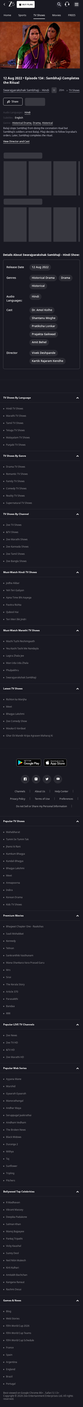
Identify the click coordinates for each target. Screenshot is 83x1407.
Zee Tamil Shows (15, 563)
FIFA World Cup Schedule (20, 1349)
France (10, 1356)
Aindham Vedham (16, 1131)
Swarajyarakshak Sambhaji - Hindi (26, 89)
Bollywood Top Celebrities (18, 1200)
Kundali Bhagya (14, 870)
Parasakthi (12, 1008)
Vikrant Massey (14, 1219)
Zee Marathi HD (15, 1066)
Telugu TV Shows (15, 439)
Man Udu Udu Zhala (17, 672)
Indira (9, 899)
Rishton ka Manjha (16, 708)
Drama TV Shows (15, 476)
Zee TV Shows (14, 534)
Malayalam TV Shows (18, 446)
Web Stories (13, 1328)
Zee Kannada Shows (17, 556)
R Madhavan (13, 1211)
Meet (9, 716)
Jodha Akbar (13, 592)
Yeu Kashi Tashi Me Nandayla (22, 657)
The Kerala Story (15, 993)
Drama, (37, 128)
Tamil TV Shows (14, 432)
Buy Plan (27, 4)
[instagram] (34, 788)
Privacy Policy (16, 808)
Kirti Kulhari (12, 1277)
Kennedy (11, 950)
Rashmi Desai (13, 1298)
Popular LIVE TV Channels (18, 1033)
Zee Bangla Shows (16, 570)
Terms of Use (40, 808)
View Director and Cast (16, 146)
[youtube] (56, 788)
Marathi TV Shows (16, 425)
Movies (56, 15)
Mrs (8, 979)
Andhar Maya (13, 1117)
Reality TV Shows (15, 505)
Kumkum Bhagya (15, 863)
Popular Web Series (15, 1077)
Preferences (65, 808)
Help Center (60, 800)
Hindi (27, 117)
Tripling (10, 1182)
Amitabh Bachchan (16, 1284)
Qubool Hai (12, 621)
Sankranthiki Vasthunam (19, 964)
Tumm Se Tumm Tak (17, 848)
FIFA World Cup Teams (18, 1342)
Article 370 (12, 1001)
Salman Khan (13, 1233)
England (10, 1378)
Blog (8, 1320)
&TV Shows (12, 541)
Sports (22, 15)
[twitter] (45, 788)
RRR (8, 1022)
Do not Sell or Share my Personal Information (40, 815)
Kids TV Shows (14, 913)
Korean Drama (14, 906)
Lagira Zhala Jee (15, 665)
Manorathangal (14, 1110)
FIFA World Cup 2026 (17, 1335)
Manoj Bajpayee (15, 1240)
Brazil (9, 1385)
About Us (38, 800)
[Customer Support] (67, 4)
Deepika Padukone (16, 1226)
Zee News (11, 1044)
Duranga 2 (12, 1153)
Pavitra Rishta (13, 614)
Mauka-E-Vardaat (16, 737)
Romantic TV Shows (17, 483)
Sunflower (11, 1175)
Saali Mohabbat (15, 943)
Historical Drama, (22, 128)
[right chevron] (8, 183)
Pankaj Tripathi (14, 1248)
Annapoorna (13, 892)
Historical (47, 128)
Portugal (11, 1393)
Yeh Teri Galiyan (15, 599)
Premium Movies (13, 925)
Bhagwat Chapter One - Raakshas (25, 935)
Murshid (10, 1095)
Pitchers (10, 1189)
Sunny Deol (12, 1262)
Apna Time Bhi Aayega (18, 606)
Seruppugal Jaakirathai (18, 1124)
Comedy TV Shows (16, 497)
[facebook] (24, 788)
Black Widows (13, 1146)
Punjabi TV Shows (16, 454)
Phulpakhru (12, 679)
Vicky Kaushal (13, 1255)
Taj (7, 1168)
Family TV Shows (15, 490)
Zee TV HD (12, 1052)
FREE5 (71, 15)
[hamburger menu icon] (76, 4)
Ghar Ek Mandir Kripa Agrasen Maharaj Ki (29, 745)
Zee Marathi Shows (17, 548)
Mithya (10, 1160)
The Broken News (16, 1139)
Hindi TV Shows (14, 417)
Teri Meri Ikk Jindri (16, 628)
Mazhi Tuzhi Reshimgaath (20, 650)
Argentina (11, 1371)
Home (7, 15)
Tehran (10, 957)
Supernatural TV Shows (19, 512)
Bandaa (10, 1015)
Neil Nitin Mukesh (16, 1269)
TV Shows (39, 15)
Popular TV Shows (14, 830)
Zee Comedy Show (16, 730)
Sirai (8, 986)
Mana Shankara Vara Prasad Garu (25, 972)
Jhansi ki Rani (13, 855)
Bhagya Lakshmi (15, 723)
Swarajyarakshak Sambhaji (21, 686)
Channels (18, 800)
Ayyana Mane (13, 1088)
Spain (9, 1364)
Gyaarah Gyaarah (16, 1102)
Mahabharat (13, 841)
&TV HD (10, 1059)
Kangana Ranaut (15, 1291)
